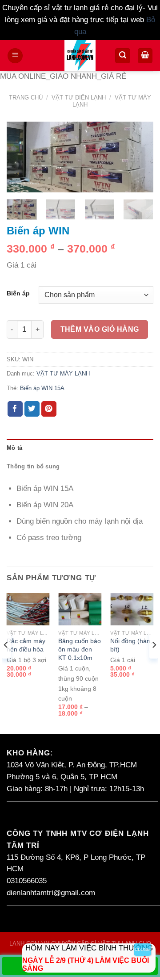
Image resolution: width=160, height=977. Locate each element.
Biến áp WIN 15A (42, 388)
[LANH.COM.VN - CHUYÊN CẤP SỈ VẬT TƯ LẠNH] (80, 55)
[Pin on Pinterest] (49, 409)
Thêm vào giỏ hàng (99, 329)
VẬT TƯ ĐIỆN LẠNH (79, 97)
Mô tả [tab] (14, 447)
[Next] (139, 159)
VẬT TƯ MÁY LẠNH (63, 373)
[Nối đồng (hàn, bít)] (131, 609)
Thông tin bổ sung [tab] (33, 466)
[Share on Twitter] (32, 409)
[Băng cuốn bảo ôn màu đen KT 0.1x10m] (79, 609)
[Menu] (15, 55)
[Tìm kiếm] (122, 55)
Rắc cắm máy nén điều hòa (26, 645)
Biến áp (18, 294)
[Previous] (21, 159)
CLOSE (142, 949)
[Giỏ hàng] (145, 55)
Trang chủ (26, 97)
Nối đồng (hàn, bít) (131, 645)
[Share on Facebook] (15, 409)
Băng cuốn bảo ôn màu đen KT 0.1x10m (79, 649)
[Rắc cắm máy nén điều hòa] (28, 609)
